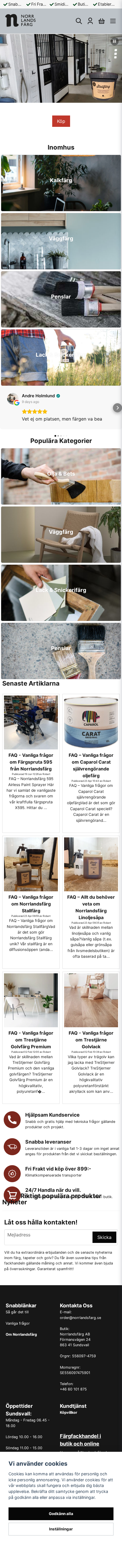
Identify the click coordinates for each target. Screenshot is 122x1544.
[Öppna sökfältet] (79, 21)
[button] (115, 41)
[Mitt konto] (90, 21)
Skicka (104, 1237)
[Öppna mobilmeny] (113, 21)
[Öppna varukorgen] (101, 21)
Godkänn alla (61, 1513)
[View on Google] (12, 398)
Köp (61, 121)
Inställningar (61, 1529)
